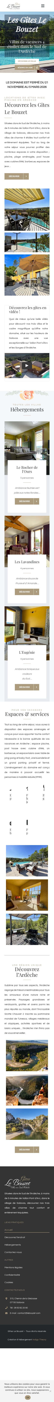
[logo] (13, 3)
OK (27, 1397)
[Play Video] (27, 365)
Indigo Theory (39, 1340)
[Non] (50, 1391)
